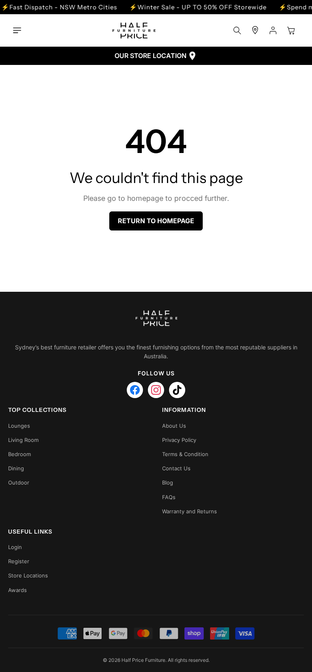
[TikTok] (177, 390)
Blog (167, 482)
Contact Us (176, 468)
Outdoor (18, 482)
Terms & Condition (185, 454)
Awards (17, 590)
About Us (174, 425)
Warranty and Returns (189, 511)
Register (18, 561)
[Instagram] (156, 390)
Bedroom (19, 454)
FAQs (169, 497)
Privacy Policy (179, 440)
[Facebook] (135, 390)
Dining (16, 468)
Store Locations (28, 575)
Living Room (23, 440)
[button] (19, 30)
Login (15, 547)
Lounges (19, 425)
